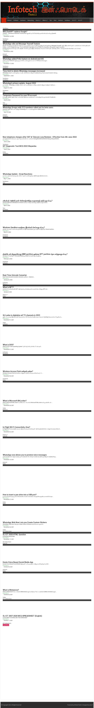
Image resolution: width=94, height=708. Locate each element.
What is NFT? (8, 287)
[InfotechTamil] (47, 10)
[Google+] (60, 705)
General (9, 20)
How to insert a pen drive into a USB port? (20, 495)
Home (3, 20)
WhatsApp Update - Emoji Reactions (17, 174)
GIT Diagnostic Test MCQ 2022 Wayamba (19, 146)
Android (60, 20)
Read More (6, 35)
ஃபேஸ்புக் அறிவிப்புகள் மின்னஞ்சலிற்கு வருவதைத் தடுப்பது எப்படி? (27, 201)
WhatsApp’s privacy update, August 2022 (19, 83)
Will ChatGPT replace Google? (15, 32)
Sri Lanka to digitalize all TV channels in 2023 (21, 315)
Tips (50, 20)
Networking (31, 20)
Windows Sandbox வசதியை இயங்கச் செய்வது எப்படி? (24, 227)
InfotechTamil (77, 705)
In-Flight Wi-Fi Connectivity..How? (16, 427)
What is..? (45, 20)
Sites (55, 20)
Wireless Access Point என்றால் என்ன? (18, 371)
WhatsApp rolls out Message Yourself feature (21, 44)
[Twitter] (63, 705)
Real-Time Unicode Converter (15, 275)
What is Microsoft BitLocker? (15, 401)
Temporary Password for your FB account (20, 95)
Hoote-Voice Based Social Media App (18, 562)
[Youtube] (65, 705)
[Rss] (58, 705)
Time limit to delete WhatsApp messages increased (24, 71)
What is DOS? (8, 345)
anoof (91, 705)
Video (4, 152)
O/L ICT (74, 20)
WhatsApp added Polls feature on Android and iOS (23, 59)
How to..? (38, 20)
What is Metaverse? (11, 590)
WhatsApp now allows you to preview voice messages (25, 455)
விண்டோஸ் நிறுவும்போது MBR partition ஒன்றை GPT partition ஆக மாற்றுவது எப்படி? (35, 254)
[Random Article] (92, 20)
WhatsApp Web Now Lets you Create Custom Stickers (25, 522)
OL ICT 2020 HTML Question (14, 535)
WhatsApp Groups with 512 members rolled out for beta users (28, 107)
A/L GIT (80, 20)
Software (15, 20)
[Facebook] (61, 705)
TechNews (67, 20)
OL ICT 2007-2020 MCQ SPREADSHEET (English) (22, 616)
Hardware (23, 20)
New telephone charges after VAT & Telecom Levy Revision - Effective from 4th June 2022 (40, 137)
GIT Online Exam (7, 531)
